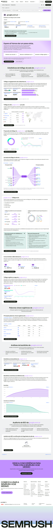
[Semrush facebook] (5, 502)
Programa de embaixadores (47, 495)
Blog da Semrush (47, 492)
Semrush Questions (41, 485)
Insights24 (32, 489)
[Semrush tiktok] (3, 502)
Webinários (46, 493)
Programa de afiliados (27, 494)
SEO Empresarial (33, 485)
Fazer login (42, 1)
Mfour (32, 490)
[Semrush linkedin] (1, 502)
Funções (25, 485)
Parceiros (39, 489)
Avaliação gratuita (26, 489)
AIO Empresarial (33, 486)
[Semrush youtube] (4, 502)
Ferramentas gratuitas (34, 494)
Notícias (39, 486)
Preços (17, 1)
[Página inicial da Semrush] (4, 1)
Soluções (21, 1)
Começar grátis (48, 1)
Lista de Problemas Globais (40, 492)
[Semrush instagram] (2, 502)
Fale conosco (40, 496)
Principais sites (33, 493)
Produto (12, 1)
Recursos (26, 1)
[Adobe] (2, 504)
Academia (46, 485)
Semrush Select (40, 490)
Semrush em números (27, 493)
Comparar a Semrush (27, 490)
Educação (5, 19)
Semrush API (47, 486)
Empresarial (32, 1)
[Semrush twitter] (6, 502)
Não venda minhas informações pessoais (41, 494)
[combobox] (31, 10)
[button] (41, 4)
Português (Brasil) (48, 504)
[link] (6, 5)
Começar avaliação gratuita (7, 492)
